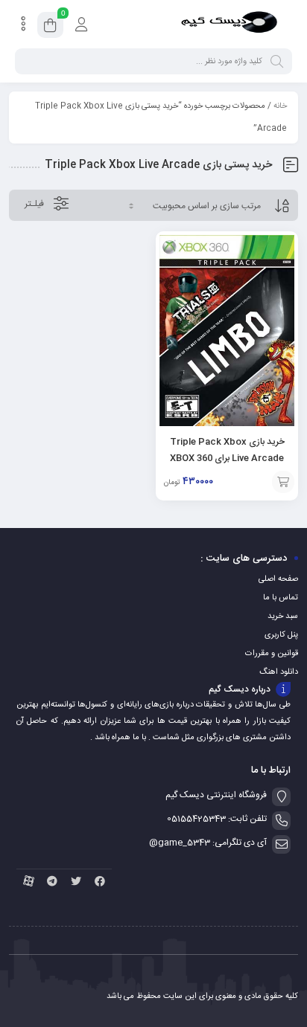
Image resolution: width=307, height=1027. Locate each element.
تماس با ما (280, 598)
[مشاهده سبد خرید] (50, 27)
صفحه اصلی (278, 579)
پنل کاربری (281, 635)
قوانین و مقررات (271, 653)
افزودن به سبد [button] (283, 482)
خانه (280, 106)
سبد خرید (283, 616)
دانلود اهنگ (278, 672)
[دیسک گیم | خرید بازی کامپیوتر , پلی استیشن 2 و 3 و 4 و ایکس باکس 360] (229, 24)
